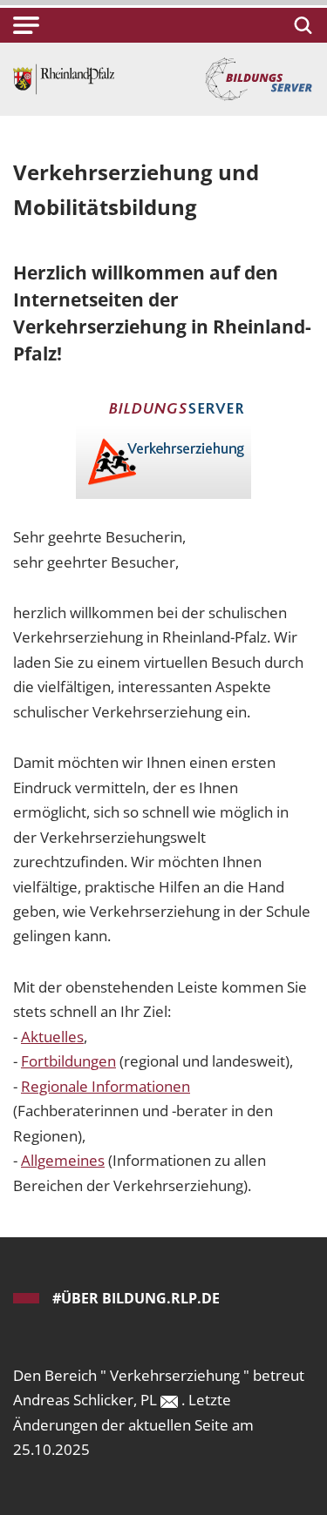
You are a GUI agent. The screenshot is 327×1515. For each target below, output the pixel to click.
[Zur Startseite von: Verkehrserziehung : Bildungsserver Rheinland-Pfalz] (63, 78)
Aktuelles (52, 1037)
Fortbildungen (68, 1061)
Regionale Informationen (105, 1086)
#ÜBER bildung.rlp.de (136, 1298)
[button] (26, 25)
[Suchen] (300, 25)
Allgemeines (63, 1160)
